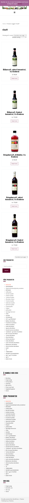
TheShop (3, 501)
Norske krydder (10, 294)
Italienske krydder (10, 303)
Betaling (8, 378)
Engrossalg (9, 380)
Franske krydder (10, 301)
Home (4, 24)
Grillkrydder (9, 292)
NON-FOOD (9, 359)
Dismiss (20, 4)
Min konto (8, 385)
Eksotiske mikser (10, 299)
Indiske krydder (10, 295)
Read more (14, 78)
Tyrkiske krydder (10, 297)
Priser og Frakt (10, 387)
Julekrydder (8, 310)
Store (7, 391)
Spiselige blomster (10, 312)
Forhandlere (9, 382)
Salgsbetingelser (10, 389)
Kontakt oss (9, 488)
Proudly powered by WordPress (10, 499)
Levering (8, 383)
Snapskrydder (9, 306)
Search (6, 270)
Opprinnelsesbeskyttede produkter (15, 288)
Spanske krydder (10, 304)
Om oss (8, 489)
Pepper (7, 308)
